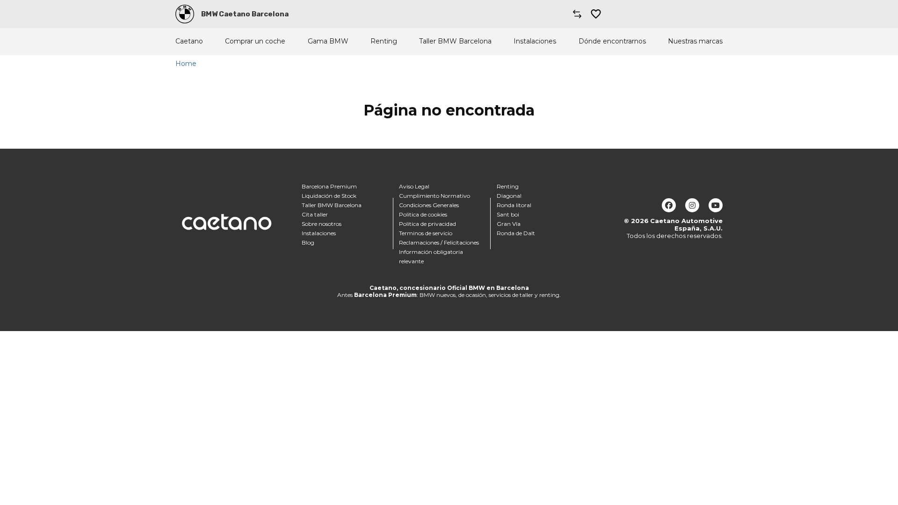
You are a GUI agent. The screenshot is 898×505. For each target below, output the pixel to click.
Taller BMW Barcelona (455, 41)
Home (185, 63)
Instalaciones (535, 41)
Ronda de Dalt (516, 233)
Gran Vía (509, 223)
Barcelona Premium (329, 186)
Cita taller (315, 214)
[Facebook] (669, 205)
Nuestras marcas (695, 41)
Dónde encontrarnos (612, 41)
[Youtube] (716, 205)
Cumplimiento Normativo (434, 195)
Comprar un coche (255, 41)
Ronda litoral (514, 205)
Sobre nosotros (321, 223)
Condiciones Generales (429, 205)
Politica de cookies (423, 214)
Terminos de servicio (425, 233)
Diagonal (509, 195)
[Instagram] (692, 205)
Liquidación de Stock (329, 195)
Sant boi (508, 214)
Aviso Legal (414, 186)
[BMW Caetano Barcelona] (184, 14)
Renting (383, 41)
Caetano (189, 41)
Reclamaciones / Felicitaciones (439, 242)
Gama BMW (328, 41)
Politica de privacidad (427, 223)
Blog (308, 242)
